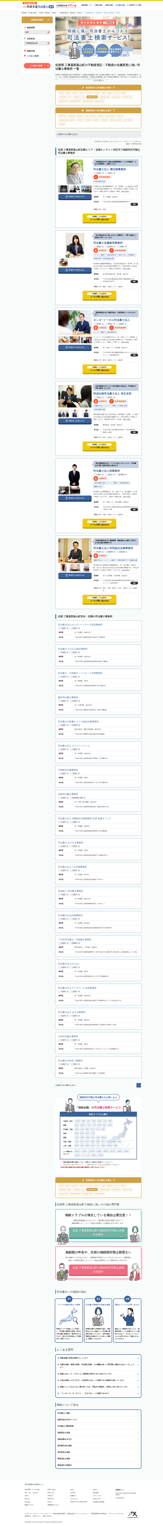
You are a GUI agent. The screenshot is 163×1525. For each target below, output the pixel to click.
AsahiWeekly (120, 1498)
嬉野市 (124, 93)
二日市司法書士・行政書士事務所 (74, 939)
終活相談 (62, 124)
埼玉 (88, 1125)
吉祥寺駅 (121, 552)
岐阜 (87, 1133)
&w (30, 1492)
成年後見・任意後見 (84, 120)
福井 (103, 1129)
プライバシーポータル (116, 1513)
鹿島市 (110, 93)
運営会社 (28, 1516)
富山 (92, 1129)
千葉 (94, 1125)
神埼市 (96, 93)
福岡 (76, 1145)
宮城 (99, 1121)
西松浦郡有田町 (75, 101)
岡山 (82, 1141)
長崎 (87, 1145)
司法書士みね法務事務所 (70, 915)
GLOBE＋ (73, 1492)
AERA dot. (50, 1499)
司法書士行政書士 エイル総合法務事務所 (78, 721)
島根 (98, 1141)
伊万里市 (89, 93)
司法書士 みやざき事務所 (70, 842)
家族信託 (120, 116)
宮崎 (103, 1145)
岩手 (88, 1121)
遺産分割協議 (110, 116)
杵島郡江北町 (127, 97)
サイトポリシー (45, 1513)
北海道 (77, 1121)
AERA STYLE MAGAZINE (78, 1502)
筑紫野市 (75, 943)
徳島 (108, 1141)
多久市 (117, 93)
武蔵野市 (110, 552)
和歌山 (104, 1137)
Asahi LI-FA (96, 1499)
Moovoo (27, 1499)
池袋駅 (121, 324)
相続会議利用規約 (59, 1513)
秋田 (94, 1121)
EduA (26, 1495)
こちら (106, 1165)
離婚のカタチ (29, 1505)
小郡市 (75, 1064)
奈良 (92, 1137)
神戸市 (113, 1151)
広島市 (126, 1151)
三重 (92, 1133)
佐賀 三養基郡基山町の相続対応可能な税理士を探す (98, 1269)
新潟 (76, 1129)
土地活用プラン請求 (134, 5)
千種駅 (122, 246)
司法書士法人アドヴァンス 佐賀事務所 (77, 988)
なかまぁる (73, 1499)
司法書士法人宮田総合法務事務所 (113, 548)
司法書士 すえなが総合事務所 (73, 649)
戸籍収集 (101, 116)
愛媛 (114, 1141)
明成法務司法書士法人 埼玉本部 (112, 393)
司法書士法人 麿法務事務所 (109, 169)
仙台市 (77, 1155)
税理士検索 (109, 5)
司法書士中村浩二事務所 (70, 1060)
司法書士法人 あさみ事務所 (71, 1012)
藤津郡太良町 (99, 101)
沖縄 (115, 1145)
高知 (119, 1141)
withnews (28, 1502)
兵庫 (82, 1137)
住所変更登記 (128, 120)
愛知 (76, 1133)
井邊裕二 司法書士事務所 (70, 891)
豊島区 (110, 324)
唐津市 (75, 93)
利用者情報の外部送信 (98, 1513)
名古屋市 (110, 246)
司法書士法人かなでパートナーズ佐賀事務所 (80, 624)
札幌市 (99, 1151)
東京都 (99, 324)
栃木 (104, 1125)
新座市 (110, 397)
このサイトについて (32, 1513)
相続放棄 (72, 116)
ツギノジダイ (97, 1495)
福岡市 (106, 1151)
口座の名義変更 (90, 116)
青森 (83, 1121)
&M (26, 1492)
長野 (87, 1129)
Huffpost (50, 1495)
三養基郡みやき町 (79, 97)
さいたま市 (85, 1155)
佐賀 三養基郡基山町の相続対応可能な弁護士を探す (98, 1232)
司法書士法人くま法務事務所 (72, 867)
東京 (76, 1125)
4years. (95, 1489)
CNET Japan (51, 1489)
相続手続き (62, 116)
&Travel (35, 1492)
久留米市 (75, 701)
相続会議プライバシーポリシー (78, 1513)
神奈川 (83, 1125)
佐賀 (82, 1145)
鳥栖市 (68, 93)
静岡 (82, 1133)
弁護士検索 (98, 5)
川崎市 (94, 1155)
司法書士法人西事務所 (106, 470)
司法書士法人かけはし (69, 964)
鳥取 (92, 1141)
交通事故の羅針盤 (98, 1502)
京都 (87, 1137)
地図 (134, 204)
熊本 (92, 1145)
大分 (98, 1145)
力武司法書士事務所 (68, 1036)
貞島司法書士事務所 (68, 794)
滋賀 (98, 1137)
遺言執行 (96, 120)
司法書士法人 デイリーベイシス (74, 746)
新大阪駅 (121, 474)
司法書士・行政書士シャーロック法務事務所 (80, 673)
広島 (76, 1141)
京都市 (119, 1151)
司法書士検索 (120, 5)
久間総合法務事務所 (68, 770)
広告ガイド (36, 1516)
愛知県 (99, 246)
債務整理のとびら (53, 1505)
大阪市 (110, 474)
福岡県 (63, 701)
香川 (103, 1141)
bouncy (49, 1502)
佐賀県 (99, 173)
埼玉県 (99, 397)
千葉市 (100, 1155)
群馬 (110, 1125)
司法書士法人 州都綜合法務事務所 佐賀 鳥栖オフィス (84, 818)
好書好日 (73, 1495)
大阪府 (99, 474)
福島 (110, 1121)
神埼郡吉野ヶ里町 (65, 97)
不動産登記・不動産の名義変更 (111, 120)
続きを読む (125, 191)
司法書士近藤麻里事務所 (108, 242)
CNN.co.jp (50, 1492)
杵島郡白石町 (116, 97)
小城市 (103, 93)
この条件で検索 (36, 66)
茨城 (99, 1125)
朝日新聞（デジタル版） (33, 1489)
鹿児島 (109, 1145)
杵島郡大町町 (63, 101)
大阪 (76, 1137)
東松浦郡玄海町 (88, 101)
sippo (72, 1489)
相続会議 (96, 1492)
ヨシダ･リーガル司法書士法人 (111, 319)
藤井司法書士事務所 (68, 697)
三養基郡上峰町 (104, 97)
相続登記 (80, 116)
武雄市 (82, 93)
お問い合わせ (47, 1516)
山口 (87, 1141)
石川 (98, 1129)
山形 (104, 1121)
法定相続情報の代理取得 (67, 120)
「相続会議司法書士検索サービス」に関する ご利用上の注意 (81, 1162)
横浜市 (77, 1151)
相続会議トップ (87, 5)
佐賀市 (61, 93)
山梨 (82, 1129)
